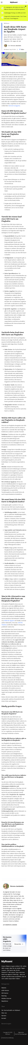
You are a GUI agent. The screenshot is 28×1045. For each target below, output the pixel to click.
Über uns (4, 1013)
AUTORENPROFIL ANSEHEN (10, 925)
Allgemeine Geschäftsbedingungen (21, 1033)
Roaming (3, 996)
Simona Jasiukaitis (16, 45)
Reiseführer (4, 1001)
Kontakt (3, 1018)
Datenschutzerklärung (7, 1038)
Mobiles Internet (6, 998)
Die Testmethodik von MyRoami (10, 1010)
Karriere (3, 1015)
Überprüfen (17, 944)
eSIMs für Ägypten (9, 620)
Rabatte (3, 988)
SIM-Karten (4, 993)
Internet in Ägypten (14, 106)
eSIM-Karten (5, 990)
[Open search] (26, 2)
